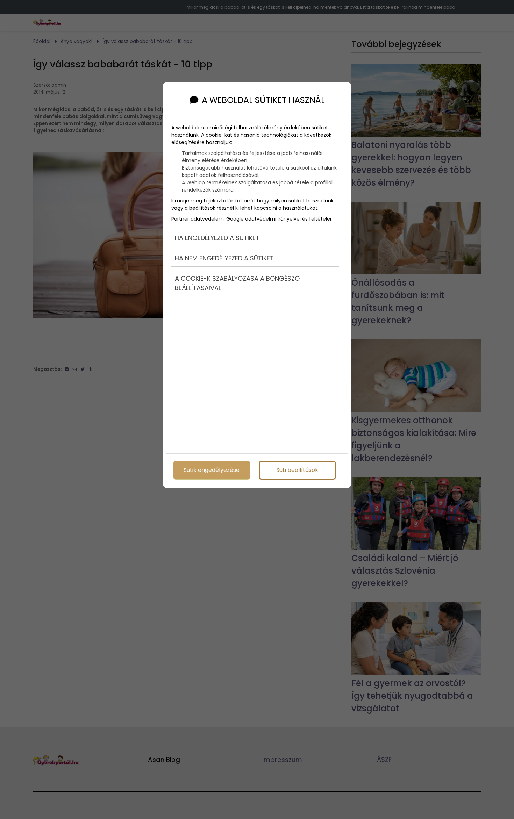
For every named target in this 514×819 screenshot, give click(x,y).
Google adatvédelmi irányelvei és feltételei (278, 218)
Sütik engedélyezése (212, 470)
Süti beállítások (297, 470)
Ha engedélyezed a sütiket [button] (217, 238)
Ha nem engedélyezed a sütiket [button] (224, 258)
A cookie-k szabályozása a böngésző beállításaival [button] (237, 283)
